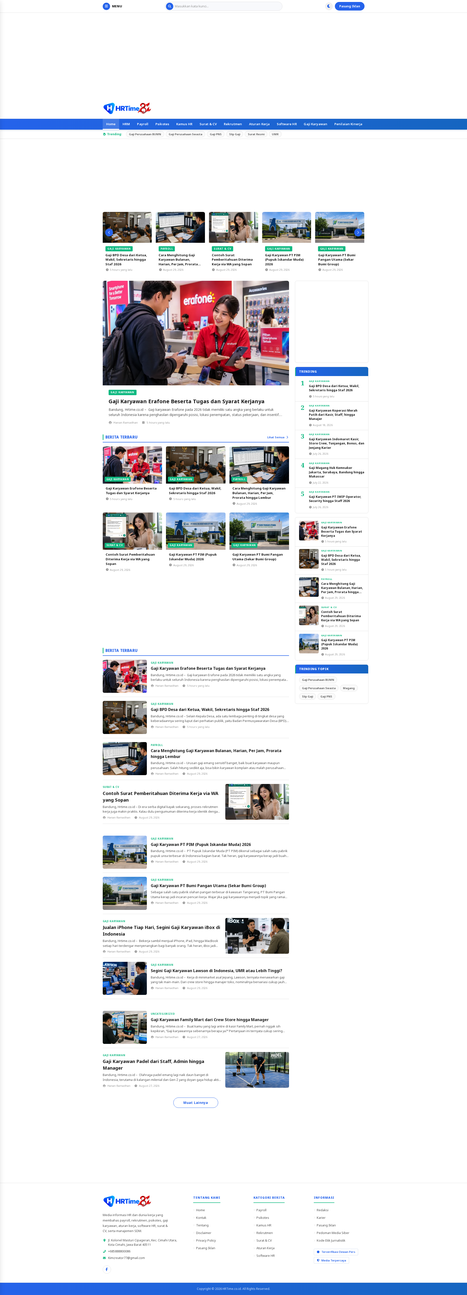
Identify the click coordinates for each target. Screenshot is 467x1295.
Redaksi (322, 1210)
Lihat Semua (275, 437)
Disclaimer (203, 1233)
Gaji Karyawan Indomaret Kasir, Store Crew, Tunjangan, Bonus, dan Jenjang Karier (336, 443)
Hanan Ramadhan (126, 422)
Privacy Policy (206, 1240)
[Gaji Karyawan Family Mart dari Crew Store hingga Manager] (125, 1027)
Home (111, 124)
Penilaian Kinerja (348, 124)
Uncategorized (163, 1013)
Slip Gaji (234, 134)
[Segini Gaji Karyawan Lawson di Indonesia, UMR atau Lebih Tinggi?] (125, 978)
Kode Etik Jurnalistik (331, 1240)
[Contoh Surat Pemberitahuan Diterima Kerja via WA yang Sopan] (231, 227)
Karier (321, 1217)
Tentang (202, 1225)
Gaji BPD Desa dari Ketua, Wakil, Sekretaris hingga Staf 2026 (124, 259)
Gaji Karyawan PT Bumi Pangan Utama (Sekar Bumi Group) (334, 259)
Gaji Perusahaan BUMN (145, 134)
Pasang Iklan (349, 6)
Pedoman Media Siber (333, 1233)
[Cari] (169, 6)
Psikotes (162, 124)
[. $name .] (107, 1269)
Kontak (201, 1217)
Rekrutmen (233, 124)
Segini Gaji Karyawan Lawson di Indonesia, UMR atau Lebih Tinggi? (216, 970)
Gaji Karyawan (315, 124)
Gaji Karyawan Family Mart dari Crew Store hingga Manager (210, 1019)
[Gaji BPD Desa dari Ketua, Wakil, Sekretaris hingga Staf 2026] (125, 227)
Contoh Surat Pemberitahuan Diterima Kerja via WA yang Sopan (230, 259)
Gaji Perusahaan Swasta (185, 134)
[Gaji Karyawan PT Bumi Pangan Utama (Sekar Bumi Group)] (337, 227)
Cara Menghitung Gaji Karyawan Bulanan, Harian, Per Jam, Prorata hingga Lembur (176, 262)
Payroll (142, 124)
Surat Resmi (256, 134)
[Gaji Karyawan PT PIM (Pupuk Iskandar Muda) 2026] (284, 227)
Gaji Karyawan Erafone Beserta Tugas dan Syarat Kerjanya (187, 401)
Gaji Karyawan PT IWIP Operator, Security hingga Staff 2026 (335, 499)
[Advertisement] (234, 55)
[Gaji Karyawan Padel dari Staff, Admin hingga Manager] (257, 1070)
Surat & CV (208, 124)
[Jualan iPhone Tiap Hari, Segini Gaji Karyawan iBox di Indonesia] (257, 936)
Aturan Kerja (259, 124)
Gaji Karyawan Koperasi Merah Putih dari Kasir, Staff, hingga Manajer (333, 414)
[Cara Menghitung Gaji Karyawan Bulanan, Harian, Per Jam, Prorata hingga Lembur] (178, 227)
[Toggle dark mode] (329, 6)
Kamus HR (184, 124)
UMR (275, 134)
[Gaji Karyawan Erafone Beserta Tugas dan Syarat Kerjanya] (196, 333)
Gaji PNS (216, 134)
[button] (109, 232)
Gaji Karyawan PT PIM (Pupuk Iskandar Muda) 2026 (282, 259)
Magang (349, 688)
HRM (126, 124)
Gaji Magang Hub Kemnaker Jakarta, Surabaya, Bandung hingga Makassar (336, 472)
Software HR (287, 124)
